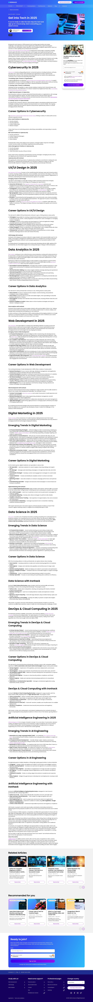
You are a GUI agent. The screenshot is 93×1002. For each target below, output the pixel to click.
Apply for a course (78, 2)
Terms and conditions (19, 998)
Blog (56, 6)
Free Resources (41, 6)
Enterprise (64, 6)
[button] (11, 6)
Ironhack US (11, 972)
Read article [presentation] (17, 882)
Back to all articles (14, 9)
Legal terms (11, 998)
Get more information (65, 2)
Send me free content (73, 85)
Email (12, 948)
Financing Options (31, 6)
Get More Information (76, 988)
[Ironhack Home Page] (12, 2)
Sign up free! (32, 961)
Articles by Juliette (27, 30)
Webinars (50, 6)
